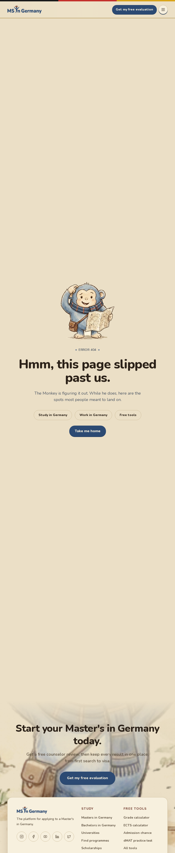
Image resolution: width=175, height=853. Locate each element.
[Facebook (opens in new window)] (33, 837)
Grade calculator (136, 817)
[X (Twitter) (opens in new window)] (69, 837)
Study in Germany (53, 415)
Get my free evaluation (134, 9)
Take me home (87, 431)
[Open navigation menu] (163, 9)
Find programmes (95, 840)
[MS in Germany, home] (24, 9)
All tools (130, 848)
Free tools (128, 415)
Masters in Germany (96, 817)
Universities (90, 833)
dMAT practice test (138, 840)
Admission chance (138, 833)
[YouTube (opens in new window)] (45, 837)
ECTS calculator (136, 825)
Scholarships (91, 848)
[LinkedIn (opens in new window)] (57, 837)
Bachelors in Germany (98, 825)
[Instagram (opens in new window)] (22, 837)
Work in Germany (93, 415)
